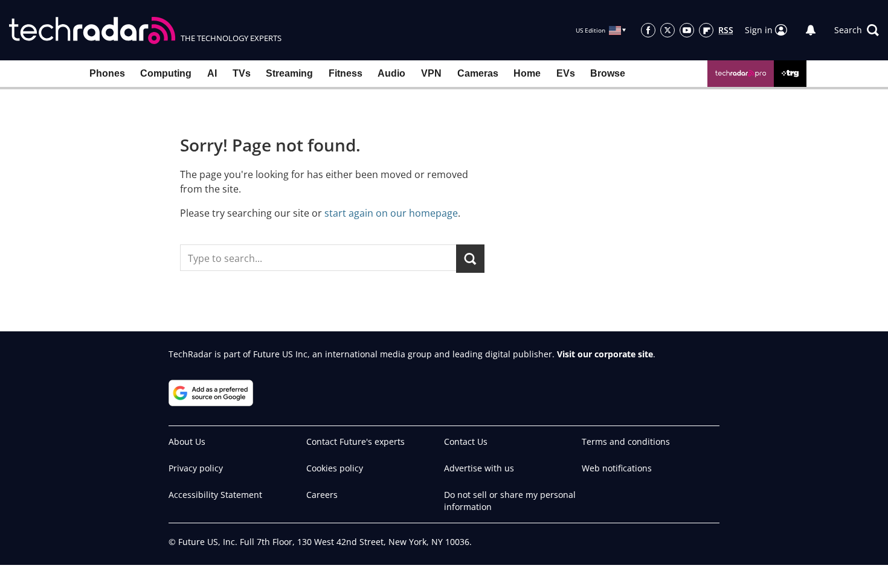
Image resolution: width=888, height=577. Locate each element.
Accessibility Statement (215, 494)
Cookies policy (334, 468)
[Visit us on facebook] (648, 30)
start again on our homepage (391, 213)
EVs (565, 73)
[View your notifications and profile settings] (811, 30)
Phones (107, 73)
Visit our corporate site (605, 354)
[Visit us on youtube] (687, 30)
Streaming (289, 73)
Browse (607, 73)
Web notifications (617, 468)
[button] (856, 30)
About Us (187, 441)
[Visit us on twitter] (667, 30)
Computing (165, 73)
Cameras (477, 73)
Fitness (345, 73)
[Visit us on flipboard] (706, 30)
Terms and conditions (626, 441)
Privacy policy (196, 468)
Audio (391, 73)
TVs (242, 73)
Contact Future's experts (355, 441)
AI (212, 73)
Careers (322, 494)
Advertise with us (479, 468)
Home (527, 73)
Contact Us (465, 441)
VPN (431, 73)
